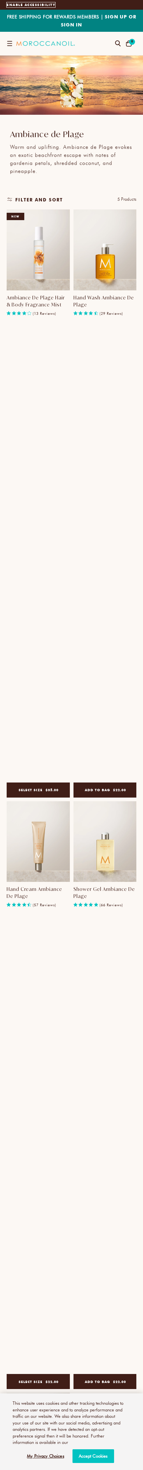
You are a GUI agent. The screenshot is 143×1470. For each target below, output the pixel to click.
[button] (9, 43)
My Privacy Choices (45, 1456)
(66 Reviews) (111, 905)
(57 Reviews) (44, 905)
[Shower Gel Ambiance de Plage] (105, 841)
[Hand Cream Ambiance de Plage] (38, 841)
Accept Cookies (93, 1456)
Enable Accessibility (31, 4)
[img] (9, 313)
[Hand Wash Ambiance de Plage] (105, 249)
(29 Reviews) (111, 313)
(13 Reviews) (44, 313)
